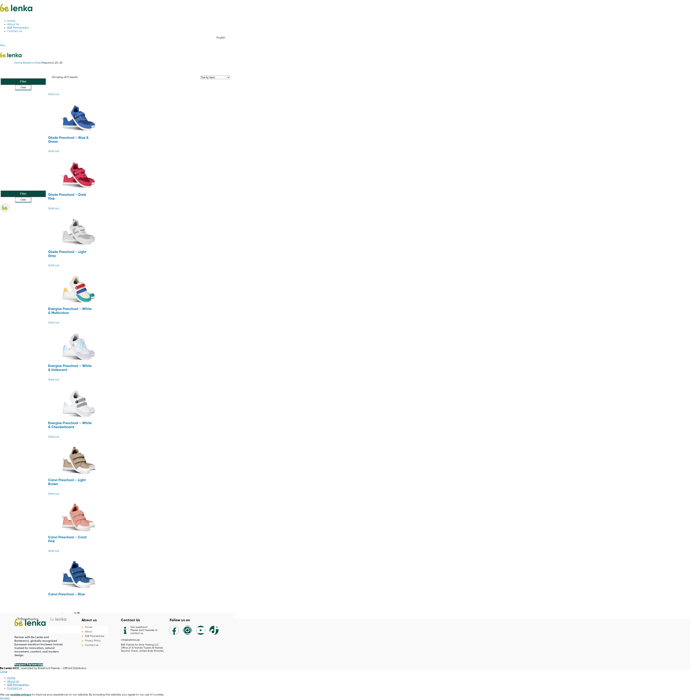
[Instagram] (187, 630)
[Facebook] (174, 630)
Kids (38, 62)
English (221, 37)
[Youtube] (200, 630)
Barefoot (29, 62)
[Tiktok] (214, 630)
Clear (23, 87)
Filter (23, 81)
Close (3, 671)
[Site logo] (16, 14)
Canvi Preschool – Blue (66, 594)
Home (18, 62)
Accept (5, 698)
